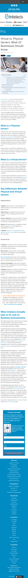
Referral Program (14, 553)
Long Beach (14, 527)
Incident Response (14, 470)
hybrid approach (12, 370)
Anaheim (14, 529)
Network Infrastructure (14, 480)
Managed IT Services (14, 463)
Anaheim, (18, 367)
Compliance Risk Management (14, 492)
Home (9, 11)
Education (14, 514)
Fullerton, (23, 367)
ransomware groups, (5, 346)
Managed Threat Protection (14, 468)
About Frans (14, 549)
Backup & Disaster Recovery (14, 476)
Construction (14, 510)
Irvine (14, 523)
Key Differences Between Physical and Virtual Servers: (14, 87)
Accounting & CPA (14, 504)
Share (9, 55)
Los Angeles (14, 519)
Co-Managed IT (14, 465)
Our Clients (14, 551)
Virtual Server (8, 90)
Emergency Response (14, 472)
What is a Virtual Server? (7, 86)
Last (5, 443)
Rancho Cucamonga (14, 537)
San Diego (14, 521)
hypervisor (24, 177)
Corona (14, 533)
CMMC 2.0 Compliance (14, 486)
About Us (14, 547)
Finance (14, 508)
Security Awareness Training (14, 474)
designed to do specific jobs (7, 137)
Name (6, 434)
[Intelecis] (14, 19)
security (11, 226)
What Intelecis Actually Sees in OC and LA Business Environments (13, 92)
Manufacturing (14, 500)
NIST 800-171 (14, 488)
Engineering (14, 506)
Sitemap (14, 563)
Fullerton (14, 525)
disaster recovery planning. (17, 388)
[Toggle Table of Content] (24, 75)
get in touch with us (9, 401)
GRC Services (14, 490)
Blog (19, 11)
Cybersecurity (14, 466)
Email (6, 446)
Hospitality (14, 512)
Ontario (14, 535)
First (5, 439)
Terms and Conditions (14, 559)
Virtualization (4, 99)
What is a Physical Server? (7, 84)
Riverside (14, 531)
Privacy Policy (14, 561)
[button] (24, 2)
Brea (14, 539)
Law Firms (14, 502)
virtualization (20, 400)
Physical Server (8, 89)
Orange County (14, 541)
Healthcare (14, 498)
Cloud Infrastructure (14, 478)
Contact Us (14, 11)
